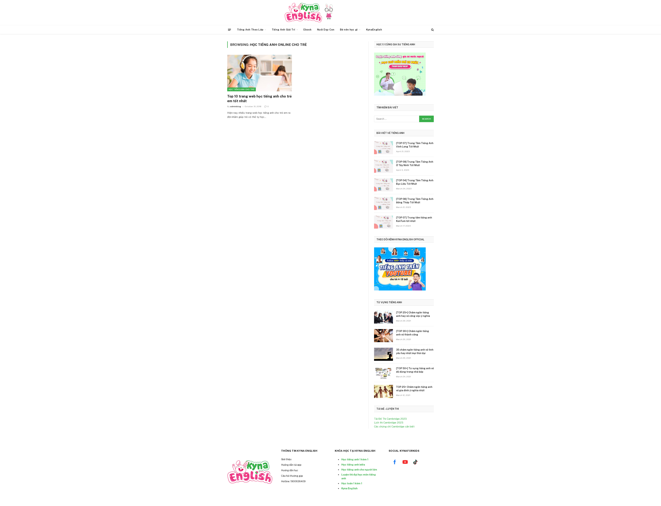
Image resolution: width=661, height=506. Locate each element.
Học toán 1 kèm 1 (351, 483)
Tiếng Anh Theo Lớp (250, 29)
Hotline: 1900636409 (293, 481)
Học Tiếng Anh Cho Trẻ (241, 89)
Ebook (307, 29)
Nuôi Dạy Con (325, 29)
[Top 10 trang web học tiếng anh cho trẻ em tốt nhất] (259, 73)
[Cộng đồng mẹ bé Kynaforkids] (303, 12)
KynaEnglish (374, 29)
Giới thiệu (286, 459)
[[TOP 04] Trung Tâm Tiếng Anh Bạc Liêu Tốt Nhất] (383, 184)
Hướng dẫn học (289, 470)
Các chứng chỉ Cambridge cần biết (394, 426)
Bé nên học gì (349, 29)
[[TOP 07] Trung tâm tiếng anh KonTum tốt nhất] (383, 222)
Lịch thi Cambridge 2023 (388, 422)
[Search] (432, 30)
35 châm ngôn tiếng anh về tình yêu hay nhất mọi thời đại (414, 351)
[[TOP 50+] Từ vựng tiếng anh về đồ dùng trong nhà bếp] (383, 372)
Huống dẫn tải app (291, 464)
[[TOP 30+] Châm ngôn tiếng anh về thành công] (383, 335)
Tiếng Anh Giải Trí (283, 29)
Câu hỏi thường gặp (292, 475)
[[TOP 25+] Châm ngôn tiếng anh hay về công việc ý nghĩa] (383, 317)
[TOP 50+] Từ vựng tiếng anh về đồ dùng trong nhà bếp (415, 370)
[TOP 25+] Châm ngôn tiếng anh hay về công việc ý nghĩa (413, 314)
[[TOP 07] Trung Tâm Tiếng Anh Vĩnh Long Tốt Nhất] (383, 147)
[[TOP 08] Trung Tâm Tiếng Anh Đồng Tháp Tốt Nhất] (383, 203)
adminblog (235, 106)
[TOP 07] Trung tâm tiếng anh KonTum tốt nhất (414, 219)
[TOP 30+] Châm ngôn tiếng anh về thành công (412, 333)
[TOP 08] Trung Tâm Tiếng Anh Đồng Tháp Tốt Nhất (414, 201)
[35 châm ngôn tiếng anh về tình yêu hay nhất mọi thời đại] (383, 354)
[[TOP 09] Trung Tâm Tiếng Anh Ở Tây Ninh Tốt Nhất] (383, 166)
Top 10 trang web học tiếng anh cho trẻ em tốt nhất (259, 98)
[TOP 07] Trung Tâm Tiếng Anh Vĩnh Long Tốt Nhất (414, 145)
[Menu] (229, 29)
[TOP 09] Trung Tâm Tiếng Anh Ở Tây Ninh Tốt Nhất (414, 163)
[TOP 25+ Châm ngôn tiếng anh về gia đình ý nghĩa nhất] (383, 391)
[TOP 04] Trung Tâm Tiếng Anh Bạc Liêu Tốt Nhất (414, 182)
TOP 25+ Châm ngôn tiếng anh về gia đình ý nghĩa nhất (414, 389)
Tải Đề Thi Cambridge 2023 (390, 418)
